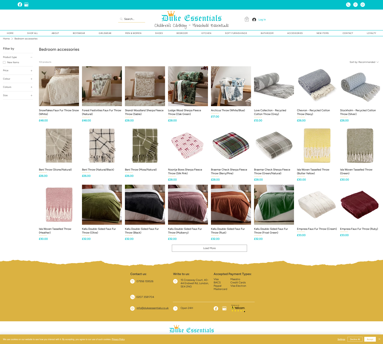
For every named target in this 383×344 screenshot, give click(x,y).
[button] (247, 19)
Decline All (355, 339)
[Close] (379, 339)
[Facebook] (20, 4)
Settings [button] (341, 339)
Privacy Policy (118, 339)
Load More (209, 248)
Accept (370, 339)
